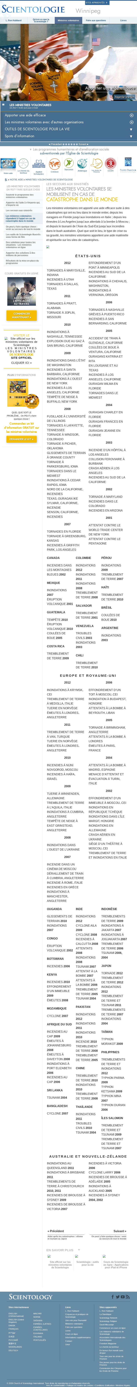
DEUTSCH (13, 1350)
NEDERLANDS (15, 1347)
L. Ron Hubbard (13, 20)
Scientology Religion (108, 1321)
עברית (12, 1332)
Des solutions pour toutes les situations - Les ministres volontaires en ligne (20, 245)
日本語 (11, 1336)
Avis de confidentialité (55, 1385)
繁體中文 (12, 1343)
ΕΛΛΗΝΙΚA (38, 1333)
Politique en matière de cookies (80, 1385)
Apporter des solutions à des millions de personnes (20, 254)
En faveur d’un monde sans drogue (111, 1351)
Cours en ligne (71, 1334)
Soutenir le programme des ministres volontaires (20, 196)
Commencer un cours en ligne (113, 1328)
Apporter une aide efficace (25, 115)
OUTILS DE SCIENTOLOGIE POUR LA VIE (37, 129)
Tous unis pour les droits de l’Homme (111, 1357)
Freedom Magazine (108, 1343)
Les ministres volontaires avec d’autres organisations (44, 122)
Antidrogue (82, 171)
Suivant (82, 144)
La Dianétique (105, 1314)
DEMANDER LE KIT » (22, 439)
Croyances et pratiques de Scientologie (76, 1315)
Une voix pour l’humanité (76, 1320)
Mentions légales (123, 1385)
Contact (68, 1341)
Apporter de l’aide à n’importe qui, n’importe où (23, 203)
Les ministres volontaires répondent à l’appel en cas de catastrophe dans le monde (20, 218)
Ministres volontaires (68, 20)
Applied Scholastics (39, 173)
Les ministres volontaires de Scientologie (112, 1333)
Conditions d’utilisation (104, 1385)
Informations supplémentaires (78, 1337)
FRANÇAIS (13, 1329)
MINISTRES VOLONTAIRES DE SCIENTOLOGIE (49, 179)
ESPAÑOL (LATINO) (42, 1324)
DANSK (12, 1325)
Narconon (69, 169)
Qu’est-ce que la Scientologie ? (41, 20)
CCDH (110, 171)
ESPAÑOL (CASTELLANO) (40, 1328)
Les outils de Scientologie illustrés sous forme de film (23, 235)
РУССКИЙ (13, 1340)
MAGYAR (37, 1313)
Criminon (55, 172)
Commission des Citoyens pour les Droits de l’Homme (113, 1369)
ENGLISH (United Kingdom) (16, 1321)
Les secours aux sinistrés (19, 210)
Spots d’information (19, 136)
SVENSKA (37, 1320)
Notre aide (8, 173)
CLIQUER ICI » (21, 362)
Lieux (67, 1344)
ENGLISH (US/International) (16, 1314)
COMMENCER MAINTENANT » (21, 315)
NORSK (36, 1317)
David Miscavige (107, 1325)
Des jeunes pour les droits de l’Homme (112, 1363)
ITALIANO (37, 1337)
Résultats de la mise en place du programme (22, 262)
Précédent (56, 144)
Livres (123, 20)
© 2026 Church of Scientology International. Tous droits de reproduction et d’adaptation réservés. (48, 1383)
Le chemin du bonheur (23, 172)
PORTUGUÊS (39, 1340)
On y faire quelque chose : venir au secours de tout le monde (23, 227)
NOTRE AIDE (17, 179)
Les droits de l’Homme (96, 171)
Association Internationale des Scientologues (112, 1338)
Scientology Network (108, 1318)
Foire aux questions (96, 20)
